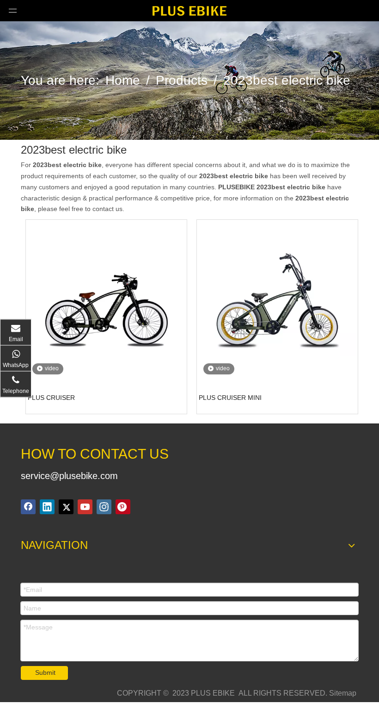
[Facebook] (28, 506)
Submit (45, 672)
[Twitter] (66, 506)
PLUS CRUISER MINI (230, 397)
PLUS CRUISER (51, 397)
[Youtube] (85, 506)
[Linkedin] (47, 506)
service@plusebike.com (69, 476)
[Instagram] (104, 506)
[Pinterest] (123, 506)
